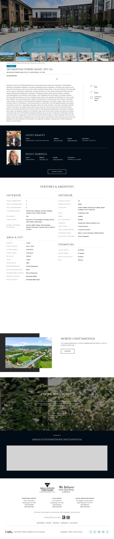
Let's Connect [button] (57, 413)
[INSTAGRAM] (90, 531)
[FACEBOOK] (107, 531)
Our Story (48, 522)
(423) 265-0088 (29, 504)
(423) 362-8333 (57, 504)
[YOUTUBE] (99, 531)
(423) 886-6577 (85, 504)
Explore (68, 351)
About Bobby (40, 522)
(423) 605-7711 (43, 159)
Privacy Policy (78, 532)
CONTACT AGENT (57, 171)
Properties (56, 522)
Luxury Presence (39, 532)
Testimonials (64, 522)
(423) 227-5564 (58, 140)
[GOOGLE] (103, 531)
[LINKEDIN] (94, 531)
